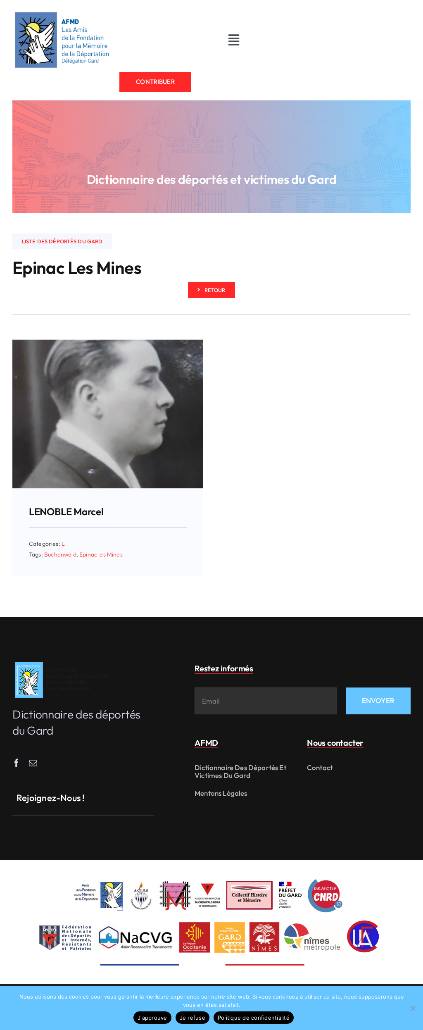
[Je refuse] (413, 1008)
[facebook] (16, 763)
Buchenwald (60, 554)
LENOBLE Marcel (66, 511)
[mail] (33, 763)
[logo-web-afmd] (62, 662)
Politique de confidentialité (254, 1017)
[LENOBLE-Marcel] (107, 343)
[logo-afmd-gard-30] (62, 11)
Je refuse (192, 1017)
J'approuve (152, 1017)
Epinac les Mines (101, 554)
